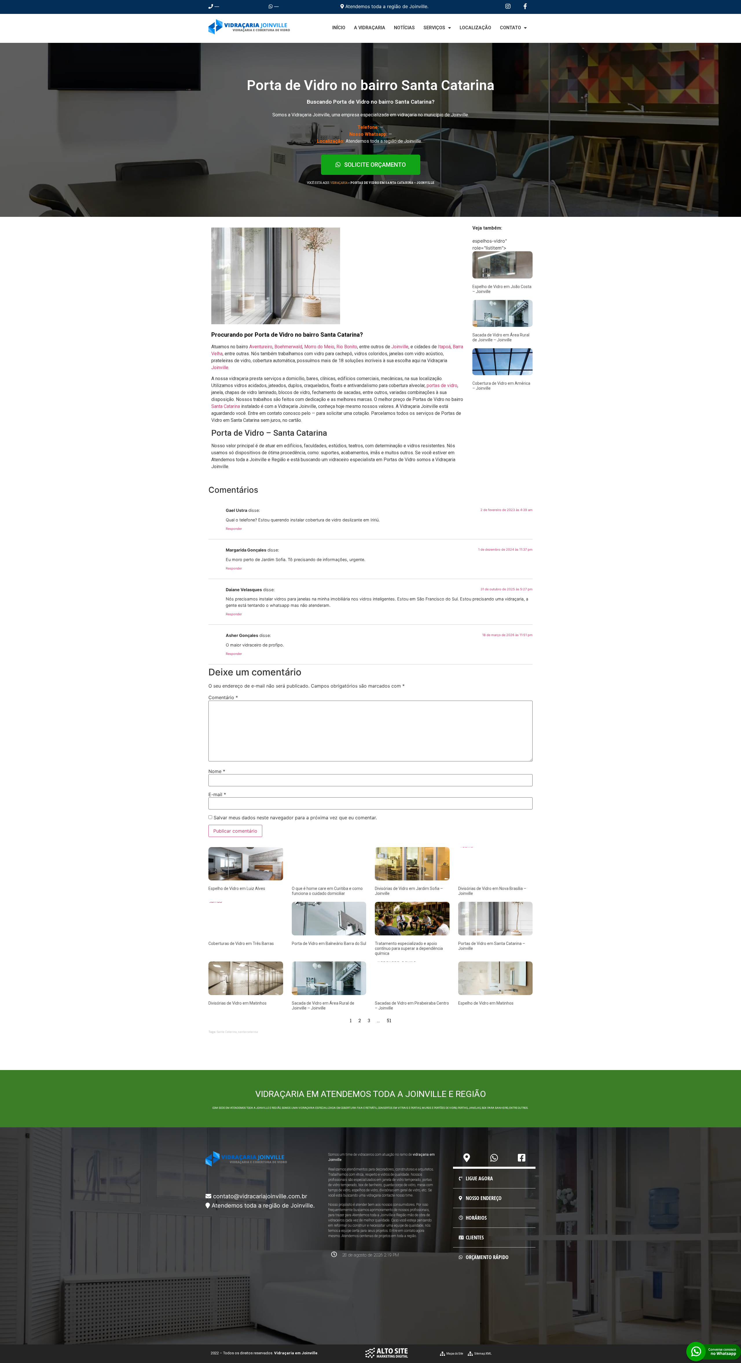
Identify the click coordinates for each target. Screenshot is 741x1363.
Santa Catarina (225, 406)
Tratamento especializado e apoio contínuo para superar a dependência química (409, 948)
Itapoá (444, 346)
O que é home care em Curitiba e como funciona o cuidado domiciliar (327, 891)
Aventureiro (260, 346)
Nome (216, 771)
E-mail (217, 794)
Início (338, 27)
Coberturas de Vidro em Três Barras (241, 943)
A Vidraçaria (369, 27)
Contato (510, 27)
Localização (475, 27)
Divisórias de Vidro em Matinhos (237, 1003)
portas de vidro (442, 385)
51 (389, 1020)
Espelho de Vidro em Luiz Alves (236, 888)
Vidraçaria (339, 183)
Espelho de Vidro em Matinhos (485, 1003)
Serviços (434, 27)
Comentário (223, 697)
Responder (234, 529)
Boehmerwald (288, 346)
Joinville (399, 346)
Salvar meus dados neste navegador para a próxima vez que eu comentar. (295, 817)
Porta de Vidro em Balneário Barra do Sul (329, 943)
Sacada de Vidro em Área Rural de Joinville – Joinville (500, 337)
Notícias (404, 27)
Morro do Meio (319, 346)
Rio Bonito (346, 346)
